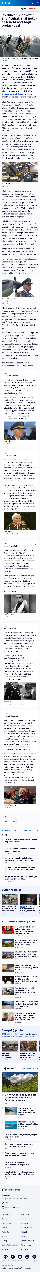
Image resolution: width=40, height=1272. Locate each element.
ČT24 (13, 821)
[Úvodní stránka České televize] (11, 1189)
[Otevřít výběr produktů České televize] (37, 3)
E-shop (4, 1241)
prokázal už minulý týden (12, 94)
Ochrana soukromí (15, 1268)
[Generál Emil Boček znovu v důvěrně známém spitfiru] (20, 46)
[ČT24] (6, 3)
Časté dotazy (26, 1245)
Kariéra (23, 1236)
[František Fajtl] (20, 521)
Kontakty (24, 1249)
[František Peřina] (20, 431)
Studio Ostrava (26, 1227)
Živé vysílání (6, 1219)
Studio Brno (25, 1223)
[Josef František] (20, 603)
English (4, 1268)
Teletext (5, 1227)
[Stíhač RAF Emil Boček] (20, 172)
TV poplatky (6, 1223)
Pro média (25, 1214)
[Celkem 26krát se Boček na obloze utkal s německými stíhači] (20, 287)
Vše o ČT (5, 1249)
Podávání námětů (27, 1241)
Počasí (4, 1236)
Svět (5, 821)
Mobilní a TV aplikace (10, 1245)
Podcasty (5, 1232)
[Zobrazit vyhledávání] (32, 3)
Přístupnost (28, 1268)
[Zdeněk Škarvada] (20, 795)
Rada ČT (24, 1232)
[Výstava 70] (20, 691)
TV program (6, 1214)
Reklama (24, 1219)
